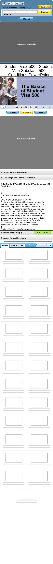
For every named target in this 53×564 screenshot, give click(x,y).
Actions (12, 112)
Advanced (8, 14)
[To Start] (17, 107)
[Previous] (21, 107)
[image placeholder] (14, 255)
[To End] (35, 107)
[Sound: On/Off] (44, 107)
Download (27, 112)
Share (40, 112)
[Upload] (26, 19)
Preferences (12, 7)
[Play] (26, 107)
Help (4, 7)
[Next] (31, 107)
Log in (29, 7)
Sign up (22, 7)
